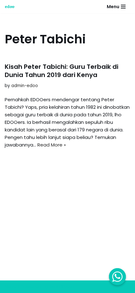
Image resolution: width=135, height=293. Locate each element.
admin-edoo (24, 86)
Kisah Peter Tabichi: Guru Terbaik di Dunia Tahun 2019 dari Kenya (61, 70)
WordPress (62, 286)
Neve (11, 286)
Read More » (51, 144)
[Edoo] (11, 6)
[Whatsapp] (117, 276)
